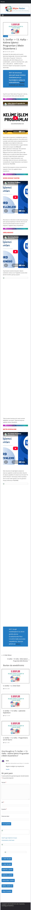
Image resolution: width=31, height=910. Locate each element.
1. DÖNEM (5, 36)
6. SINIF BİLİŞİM (6, 864)
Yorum (4, 782)
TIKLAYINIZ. (12, 163)
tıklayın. (18, 644)
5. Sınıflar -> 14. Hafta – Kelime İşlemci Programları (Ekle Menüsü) (17, 660)
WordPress (11, 905)
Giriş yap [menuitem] (3, 1)
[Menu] (3, 15)
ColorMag (4, 905)
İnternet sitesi (5, 816)
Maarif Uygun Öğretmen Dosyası (9, 838)
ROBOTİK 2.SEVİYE (7, 875)
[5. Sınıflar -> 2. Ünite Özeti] (15, 670)
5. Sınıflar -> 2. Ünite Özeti (11, 686)
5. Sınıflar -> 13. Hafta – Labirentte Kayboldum (14, 712)
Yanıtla (7, 769)
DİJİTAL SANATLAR (7, 886)
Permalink (27, 763)
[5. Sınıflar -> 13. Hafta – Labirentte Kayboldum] (15, 695)
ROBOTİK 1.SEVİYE (7, 869)
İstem (13, 51)
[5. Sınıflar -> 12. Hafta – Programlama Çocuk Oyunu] (15, 722)
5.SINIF (10, 36)
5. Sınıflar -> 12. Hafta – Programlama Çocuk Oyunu (15, 739)
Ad (3, 802)
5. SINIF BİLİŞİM (6, 859)
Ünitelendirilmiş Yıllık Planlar (8, 840)
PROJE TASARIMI (6, 891)
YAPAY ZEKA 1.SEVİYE (8, 880)
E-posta (4, 809)
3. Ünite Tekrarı (7, 655)
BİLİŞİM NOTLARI (14, 904)
